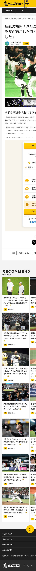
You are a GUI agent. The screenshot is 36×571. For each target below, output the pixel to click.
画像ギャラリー (7, 544)
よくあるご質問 (7, 550)
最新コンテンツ (7, 539)
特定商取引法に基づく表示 (19, 556)
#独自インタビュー (25, 253)
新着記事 (9, 10)
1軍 (22, 10)
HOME (7, 18)
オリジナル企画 (7, 534)
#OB (13, 253)
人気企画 (13, 18)
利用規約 (5, 556)
